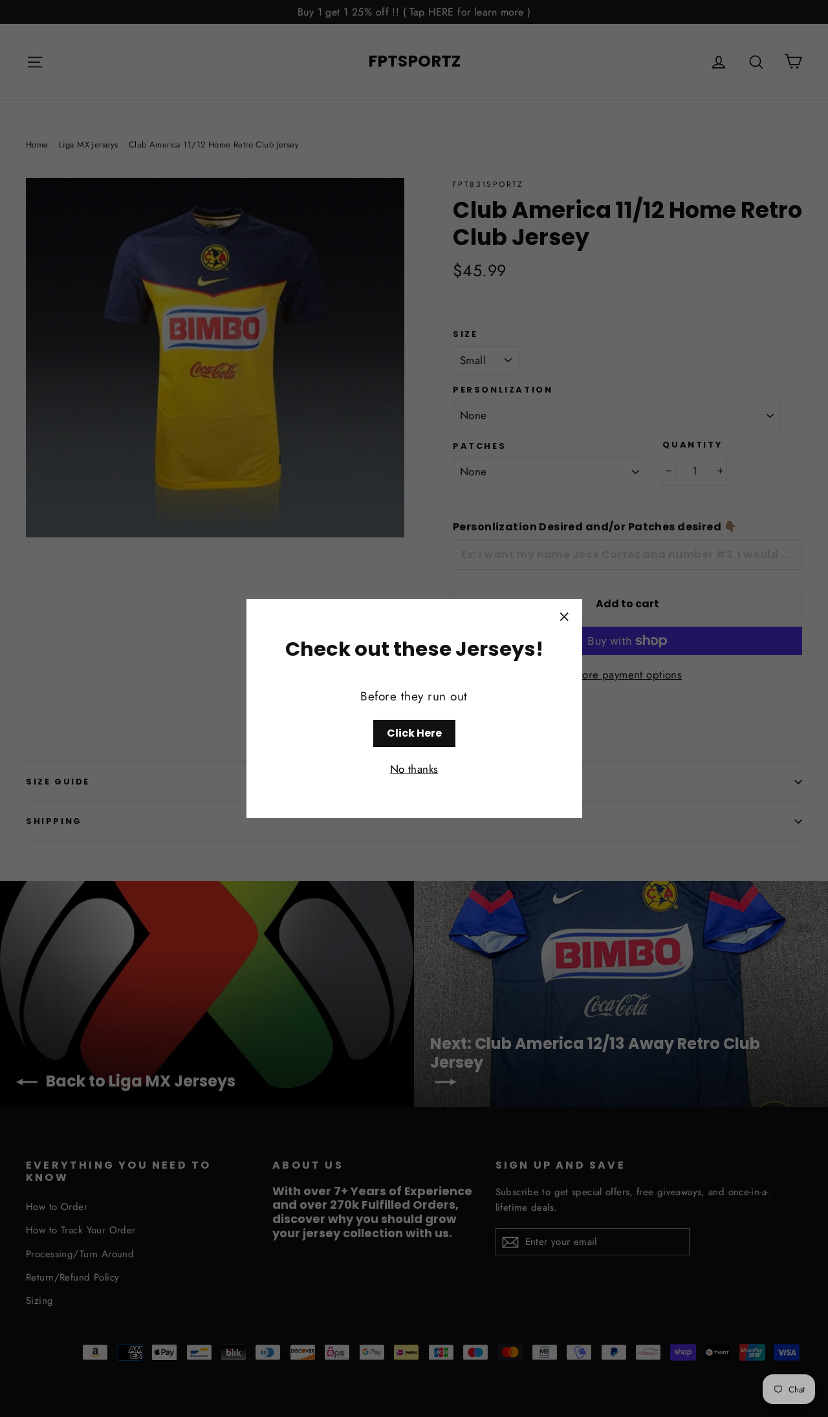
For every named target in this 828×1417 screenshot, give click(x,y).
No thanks (414, 769)
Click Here (414, 733)
